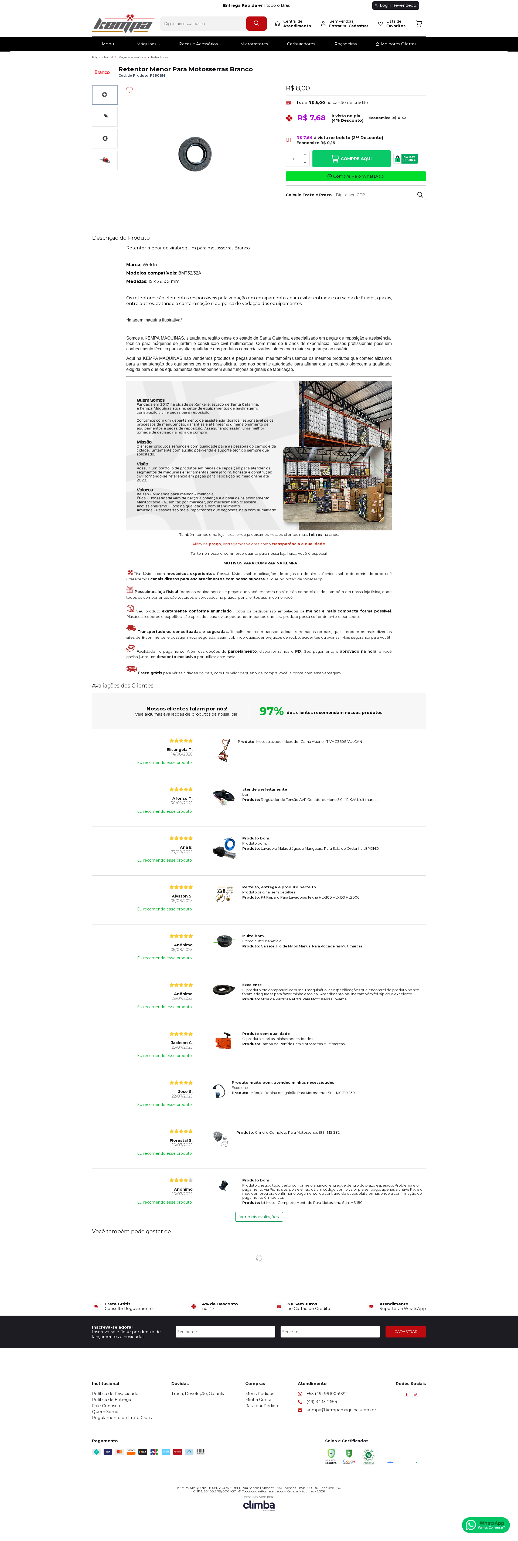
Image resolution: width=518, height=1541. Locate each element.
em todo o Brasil (259, 5)
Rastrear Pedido (261, 1405)
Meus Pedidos (259, 1393)
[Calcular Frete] (420, 195)
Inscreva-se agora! (112, 1327)
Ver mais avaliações (259, 1216)
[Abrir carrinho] (419, 24)
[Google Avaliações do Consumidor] (403, 1456)
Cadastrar (358, 25)
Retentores (159, 57)
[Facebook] (407, 1395)
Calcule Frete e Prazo (307, 195)
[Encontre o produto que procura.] (256, 23)
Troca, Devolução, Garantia (198, 1393)
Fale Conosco (106, 1405)
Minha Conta (258, 1399)
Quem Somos (106, 1411)
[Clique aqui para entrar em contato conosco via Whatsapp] (486, 1525)
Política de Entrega (111, 1399)
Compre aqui (356, 158)
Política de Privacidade (115, 1393)
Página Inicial (103, 57)
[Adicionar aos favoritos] (129, 90)
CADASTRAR (405, 1331)
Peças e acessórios (132, 57)
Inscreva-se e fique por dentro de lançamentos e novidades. (126, 1334)
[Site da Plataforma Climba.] (259, 1503)
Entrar (335, 25)
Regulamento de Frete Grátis (122, 1417)
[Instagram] (415, 1395)
